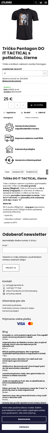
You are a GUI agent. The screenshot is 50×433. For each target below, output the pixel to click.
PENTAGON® (16, 92)
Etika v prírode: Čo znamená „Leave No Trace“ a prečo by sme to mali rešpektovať (24, 389)
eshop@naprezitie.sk (14, 285)
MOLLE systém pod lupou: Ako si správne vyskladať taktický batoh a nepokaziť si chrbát (24, 353)
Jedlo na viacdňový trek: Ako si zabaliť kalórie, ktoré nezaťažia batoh (23, 382)
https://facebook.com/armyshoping (21, 291)
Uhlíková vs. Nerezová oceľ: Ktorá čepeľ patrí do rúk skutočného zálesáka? (23, 367)
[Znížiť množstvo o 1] (11, 105)
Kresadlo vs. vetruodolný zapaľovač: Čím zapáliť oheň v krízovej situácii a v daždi (24, 336)
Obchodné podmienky (11, 305)
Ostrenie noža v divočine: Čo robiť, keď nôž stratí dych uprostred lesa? (22, 360)
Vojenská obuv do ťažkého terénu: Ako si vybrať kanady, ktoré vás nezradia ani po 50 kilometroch (24, 344)
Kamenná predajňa (10, 311)
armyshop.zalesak (13, 293)
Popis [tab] (7, 172)
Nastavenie (24, 419)
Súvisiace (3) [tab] (17, 172)
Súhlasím (24, 427)
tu (34, 413)
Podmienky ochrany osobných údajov (18, 308)
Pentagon (41, 64)
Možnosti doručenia (11, 81)
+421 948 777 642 (13, 288)
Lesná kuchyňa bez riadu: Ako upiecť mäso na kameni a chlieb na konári (23, 374)
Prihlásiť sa (11, 268)
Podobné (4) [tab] (31, 172)
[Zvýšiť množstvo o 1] (23, 105)
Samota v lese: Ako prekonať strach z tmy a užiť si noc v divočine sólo (24, 396)
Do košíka (38, 105)
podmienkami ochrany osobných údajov (21, 258)
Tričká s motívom (31, 117)
